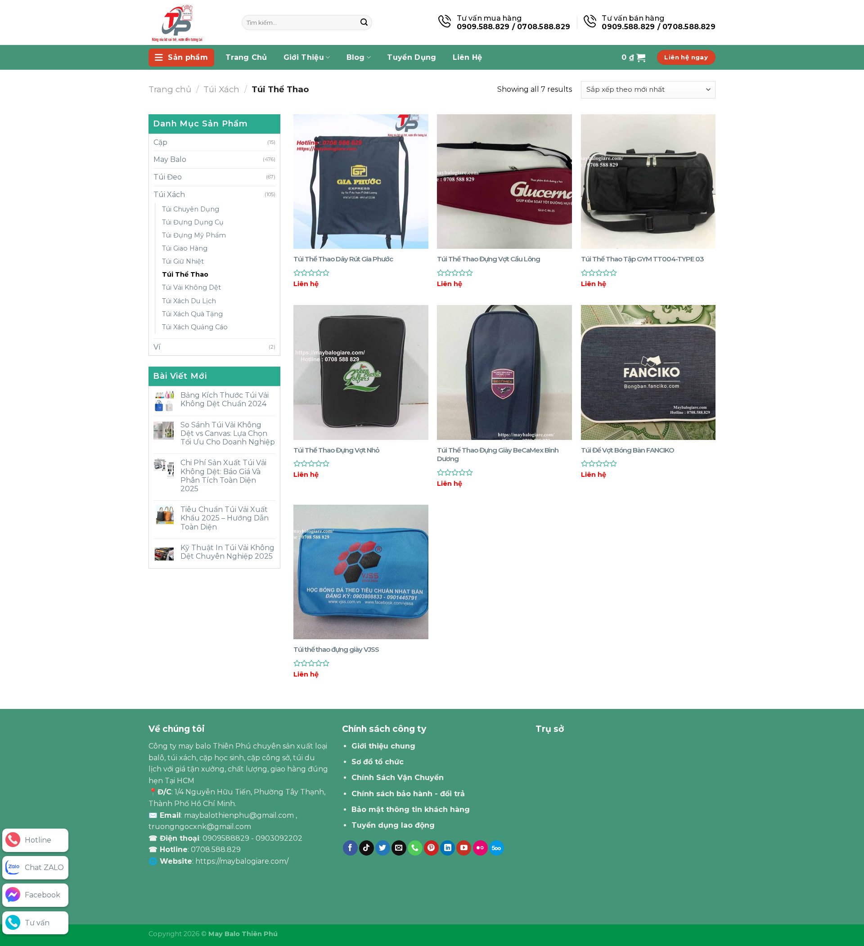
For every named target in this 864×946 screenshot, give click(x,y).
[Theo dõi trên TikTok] (366, 848)
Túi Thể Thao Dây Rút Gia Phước (343, 259)
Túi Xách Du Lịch (189, 301)
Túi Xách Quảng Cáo (195, 327)
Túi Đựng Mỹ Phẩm (194, 235)
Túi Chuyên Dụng (190, 209)
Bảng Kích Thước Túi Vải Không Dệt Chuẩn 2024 (224, 399)
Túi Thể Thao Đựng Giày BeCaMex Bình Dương (497, 454)
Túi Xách (221, 89)
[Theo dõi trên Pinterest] (431, 848)
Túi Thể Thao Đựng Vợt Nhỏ (336, 450)
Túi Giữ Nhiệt (183, 261)
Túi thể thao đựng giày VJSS (336, 649)
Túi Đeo (167, 177)
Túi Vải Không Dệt (191, 287)
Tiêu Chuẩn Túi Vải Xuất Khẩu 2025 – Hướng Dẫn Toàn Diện (224, 518)
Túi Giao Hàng (184, 248)
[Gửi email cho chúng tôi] (399, 848)
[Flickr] (480, 848)
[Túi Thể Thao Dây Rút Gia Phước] (360, 181)
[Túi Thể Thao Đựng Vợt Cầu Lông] (504, 181)
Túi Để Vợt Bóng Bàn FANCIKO (627, 450)
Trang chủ (169, 89)
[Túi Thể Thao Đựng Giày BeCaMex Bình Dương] (504, 372)
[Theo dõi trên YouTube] (463, 848)
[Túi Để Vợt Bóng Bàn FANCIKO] (648, 372)
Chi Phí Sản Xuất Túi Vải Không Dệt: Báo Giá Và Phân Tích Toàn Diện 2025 (223, 475)
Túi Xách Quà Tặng (192, 314)
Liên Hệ (467, 57)
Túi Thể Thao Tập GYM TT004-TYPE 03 (642, 259)
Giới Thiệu (304, 57)
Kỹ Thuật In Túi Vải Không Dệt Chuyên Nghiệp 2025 (227, 551)
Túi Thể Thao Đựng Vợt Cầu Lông (488, 259)
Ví (157, 347)
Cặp (160, 142)
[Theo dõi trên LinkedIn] (447, 848)
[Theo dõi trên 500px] (496, 848)
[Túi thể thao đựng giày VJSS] (360, 572)
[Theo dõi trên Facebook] (350, 848)
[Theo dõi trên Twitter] (382, 848)
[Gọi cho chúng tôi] (415, 848)
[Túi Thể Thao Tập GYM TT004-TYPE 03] (648, 181)
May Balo (169, 159)
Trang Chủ (246, 57)
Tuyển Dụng (411, 57)
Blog (355, 57)
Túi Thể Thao (185, 274)
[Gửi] (364, 22)
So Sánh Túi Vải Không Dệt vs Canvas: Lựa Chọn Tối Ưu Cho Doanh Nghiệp (227, 433)
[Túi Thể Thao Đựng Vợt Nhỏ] (360, 372)
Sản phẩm (188, 57)
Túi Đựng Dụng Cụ (193, 222)
